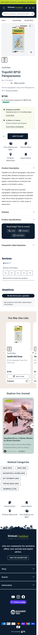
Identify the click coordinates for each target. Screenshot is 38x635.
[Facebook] (23, 597)
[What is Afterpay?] (6, 102)
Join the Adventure (18, 557)
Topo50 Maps (16, 20)
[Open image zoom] (31, 52)
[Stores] (26, 8)
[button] (6, 273)
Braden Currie (11, 451)
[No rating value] (6, 83)
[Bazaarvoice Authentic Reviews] (7, 263)
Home (4, 20)
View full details (12, 90)
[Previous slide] (3, 352)
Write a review (19, 83)
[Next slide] (32, 352)
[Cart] (33, 8)
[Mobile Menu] (4, 8)
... (9, 20)
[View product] (18, 352)
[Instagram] (18, 597)
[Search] (32, 14)
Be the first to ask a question (18, 296)
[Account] (30, 8)
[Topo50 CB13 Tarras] (9, 349)
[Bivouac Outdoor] (15, 8)
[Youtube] (13, 597)
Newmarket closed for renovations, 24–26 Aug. (18, 2)
